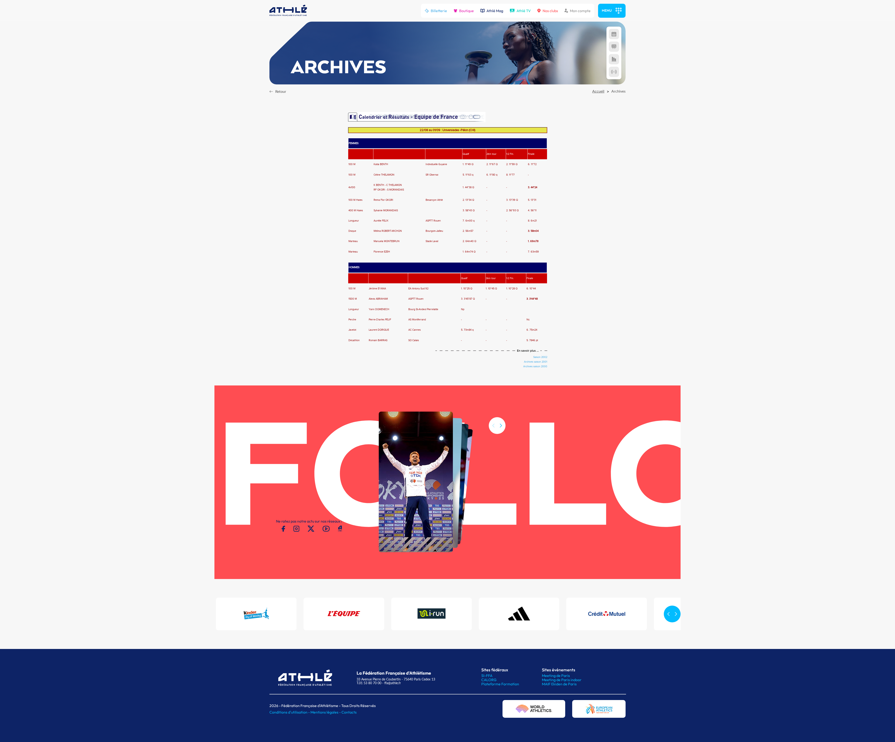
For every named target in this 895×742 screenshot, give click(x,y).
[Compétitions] (614, 34)
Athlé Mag (494, 11)
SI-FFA (486, 675)
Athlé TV (523, 11)
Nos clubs (550, 11)
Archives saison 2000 (535, 366)
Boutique (466, 11)
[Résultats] (614, 47)
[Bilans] (614, 59)
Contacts (349, 712)
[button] (501, 425)
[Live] (614, 72)
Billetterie (439, 11)
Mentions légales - (325, 712)
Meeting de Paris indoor (562, 679)
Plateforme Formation (500, 684)
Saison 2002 (540, 357)
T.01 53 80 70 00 (369, 683)
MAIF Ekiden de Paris (559, 684)
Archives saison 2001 (535, 362)
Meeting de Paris (556, 675)
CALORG (488, 679)
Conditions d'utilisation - (289, 712)
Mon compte (580, 11)
